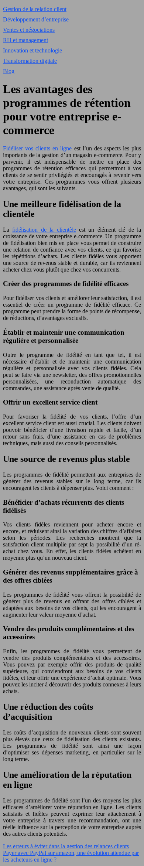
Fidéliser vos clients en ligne (37, 148)
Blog (8, 71)
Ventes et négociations (29, 30)
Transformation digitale (30, 61)
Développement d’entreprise (36, 19)
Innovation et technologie (32, 50)
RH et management (25, 40)
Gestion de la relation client (34, 9)
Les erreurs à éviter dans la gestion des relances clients (66, 846)
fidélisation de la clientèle (44, 229)
